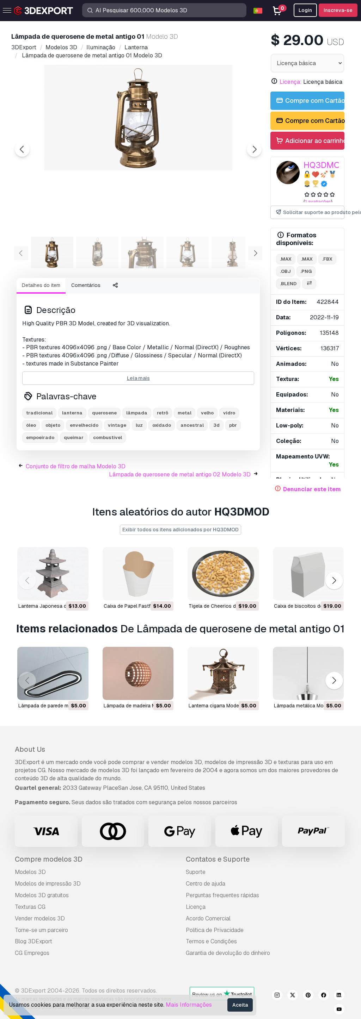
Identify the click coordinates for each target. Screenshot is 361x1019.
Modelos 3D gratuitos (42, 895)
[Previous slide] (22, 149)
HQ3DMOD (325, 165)
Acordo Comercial (208, 918)
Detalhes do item (41, 285)
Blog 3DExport (33, 941)
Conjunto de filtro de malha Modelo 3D (76, 466)
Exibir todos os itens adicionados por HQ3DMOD (180, 529)
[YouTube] (339, 1010)
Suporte (196, 872)
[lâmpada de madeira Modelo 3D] (138, 673)
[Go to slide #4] (187, 252)
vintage (117, 425)
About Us (30, 749)
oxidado (161, 425)
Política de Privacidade (215, 930)
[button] (334, 580)
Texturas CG (30, 907)
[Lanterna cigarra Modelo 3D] (223, 673)
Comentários (85, 285)
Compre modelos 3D (48, 859)
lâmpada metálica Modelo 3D (307, 705)
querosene (104, 413)
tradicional (39, 413)
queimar (74, 437)
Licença (196, 907)
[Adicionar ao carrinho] (63, 590)
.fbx (327, 259)
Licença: (291, 82)
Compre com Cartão (314, 100)
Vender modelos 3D (40, 918)
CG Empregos (32, 953)
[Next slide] (254, 149)
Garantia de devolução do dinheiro (228, 953)
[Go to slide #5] (233, 252)
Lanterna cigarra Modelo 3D (220, 705)
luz (139, 425)
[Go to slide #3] (142, 252)
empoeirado (40, 437)
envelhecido (84, 425)
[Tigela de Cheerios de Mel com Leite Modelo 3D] (223, 573)
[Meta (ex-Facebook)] (324, 996)
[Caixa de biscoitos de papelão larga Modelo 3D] (308, 573)
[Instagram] (277, 996)
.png (306, 271)
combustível (107, 437)
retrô (162, 413)
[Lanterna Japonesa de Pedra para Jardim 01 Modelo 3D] (52, 573)
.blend (288, 284)
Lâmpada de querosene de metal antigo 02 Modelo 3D (180, 474)
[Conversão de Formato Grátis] (309, 284)
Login (305, 10)
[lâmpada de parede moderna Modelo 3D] (52, 673)
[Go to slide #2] (97, 252)
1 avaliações (318, 202)
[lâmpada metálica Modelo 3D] (308, 673)
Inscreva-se (338, 10)
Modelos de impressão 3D (48, 883)
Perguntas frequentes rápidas (222, 895)
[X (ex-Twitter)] (293, 996)
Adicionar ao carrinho (314, 141)
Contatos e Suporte (218, 859)
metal (184, 413)
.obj (285, 271)
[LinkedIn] (339, 996)
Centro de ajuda (205, 883)
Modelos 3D (30, 872)
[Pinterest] (308, 996)
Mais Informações (189, 1004)
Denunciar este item (312, 489)
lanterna (72, 413)
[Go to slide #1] (52, 252)
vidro (229, 413)
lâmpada (136, 413)
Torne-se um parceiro (41, 930)
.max (286, 259)
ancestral (192, 425)
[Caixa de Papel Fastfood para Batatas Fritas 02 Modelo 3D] (138, 573)
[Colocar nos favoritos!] (78, 590)
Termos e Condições (211, 941)
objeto (52, 425)
